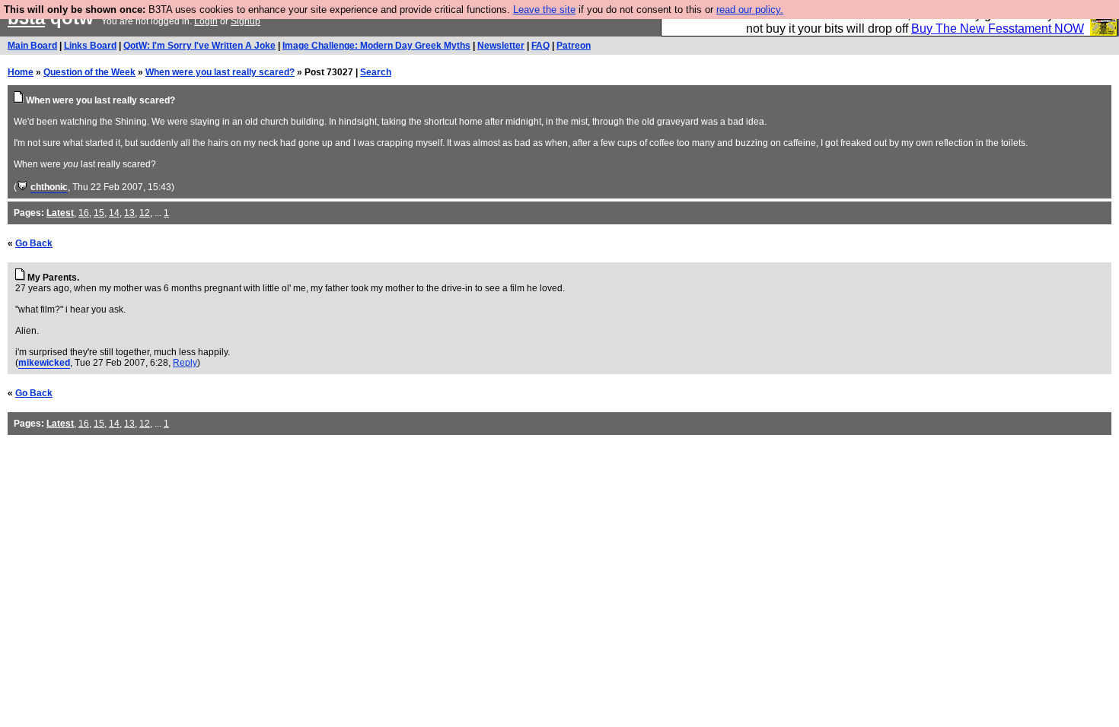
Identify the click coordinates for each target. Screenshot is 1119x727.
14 (114, 213)
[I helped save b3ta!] (22, 187)
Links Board (90, 45)
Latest (60, 213)
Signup (245, 21)
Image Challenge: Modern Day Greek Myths (376, 45)
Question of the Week (89, 72)
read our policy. (749, 9)
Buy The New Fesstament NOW (997, 28)
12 (144, 213)
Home (20, 72)
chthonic (49, 187)
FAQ (540, 45)
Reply (185, 362)
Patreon (573, 45)
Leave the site (544, 9)
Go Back (34, 243)
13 (129, 213)
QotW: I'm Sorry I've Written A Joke (199, 45)
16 (83, 213)
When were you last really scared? (220, 72)
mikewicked (44, 362)
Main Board (32, 45)
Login (206, 21)
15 (99, 213)
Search (375, 72)
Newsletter (500, 45)
